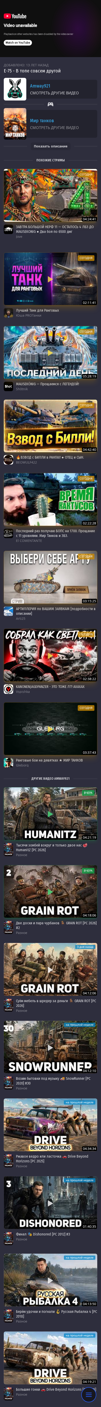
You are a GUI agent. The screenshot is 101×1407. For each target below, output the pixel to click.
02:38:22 (89, 679)
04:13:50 (89, 1304)
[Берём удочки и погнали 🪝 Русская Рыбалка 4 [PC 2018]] (50, 1280)
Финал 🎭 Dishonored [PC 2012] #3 (43, 1234)
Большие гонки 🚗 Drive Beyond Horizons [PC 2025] (56, 1389)
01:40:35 (89, 1226)
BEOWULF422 (26, 462)
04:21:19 (89, 837)
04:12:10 (89, 1070)
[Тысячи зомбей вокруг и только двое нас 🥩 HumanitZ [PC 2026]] (50, 813)
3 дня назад (85, 947)
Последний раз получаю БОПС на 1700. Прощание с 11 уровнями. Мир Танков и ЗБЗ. (55, 533)
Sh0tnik (22, 389)
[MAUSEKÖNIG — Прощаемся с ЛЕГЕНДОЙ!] (50, 352)
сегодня (86, 174)
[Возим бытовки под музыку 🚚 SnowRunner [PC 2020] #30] (50, 1047)
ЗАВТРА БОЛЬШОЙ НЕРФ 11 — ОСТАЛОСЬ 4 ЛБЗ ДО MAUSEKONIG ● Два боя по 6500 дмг (55, 229)
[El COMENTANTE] (8, 533)
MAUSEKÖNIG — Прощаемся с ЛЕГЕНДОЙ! (47, 384)
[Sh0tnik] (8, 386)
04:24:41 (89, 219)
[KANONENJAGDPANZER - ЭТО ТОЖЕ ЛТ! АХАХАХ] (50, 655)
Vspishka (23, 691)
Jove (19, 236)
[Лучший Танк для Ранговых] (50, 278)
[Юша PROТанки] (8, 313)
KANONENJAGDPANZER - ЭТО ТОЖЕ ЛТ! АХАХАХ (50, 686)
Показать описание (50, 146)
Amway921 (40, 86)
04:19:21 (89, 1381)
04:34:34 (89, 1148)
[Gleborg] (8, 762)
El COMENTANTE (29, 540)
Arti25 (20, 618)
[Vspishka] (8, 689)
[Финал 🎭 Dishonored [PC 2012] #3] (50, 1202)
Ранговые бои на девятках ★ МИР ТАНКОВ (49, 760)
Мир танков (42, 120)
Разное (21, 855)
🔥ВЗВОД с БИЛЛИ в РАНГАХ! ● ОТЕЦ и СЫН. (50, 457)
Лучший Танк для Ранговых (37, 310)
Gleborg (22, 765)
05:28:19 (89, 376)
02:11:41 (89, 302)
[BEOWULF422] (8, 460)
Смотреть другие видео (54, 93)
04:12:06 (89, 993)
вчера (88, 793)
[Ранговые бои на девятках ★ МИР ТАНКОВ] (50, 728)
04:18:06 (89, 915)
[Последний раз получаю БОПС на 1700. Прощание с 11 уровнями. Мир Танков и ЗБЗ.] (50, 499)
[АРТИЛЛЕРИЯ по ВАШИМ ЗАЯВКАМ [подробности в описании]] (50, 577)
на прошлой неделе (79, 1025)
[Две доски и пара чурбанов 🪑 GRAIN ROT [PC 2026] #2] (50, 891)
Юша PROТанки (28, 315)
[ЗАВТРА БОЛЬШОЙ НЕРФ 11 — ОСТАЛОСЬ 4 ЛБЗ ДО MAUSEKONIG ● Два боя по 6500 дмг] (50, 195)
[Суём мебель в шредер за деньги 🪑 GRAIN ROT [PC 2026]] (50, 969)
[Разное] (8, 849)
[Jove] (8, 229)
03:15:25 (89, 601)
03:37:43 (89, 752)
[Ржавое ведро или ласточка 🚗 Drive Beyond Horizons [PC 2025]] (50, 1124)
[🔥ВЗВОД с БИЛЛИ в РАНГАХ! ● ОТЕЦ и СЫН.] (50, 426)
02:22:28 (89, 523)
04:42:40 (89, 449)
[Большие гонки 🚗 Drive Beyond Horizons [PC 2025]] (50, 1358)
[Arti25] (8, 611)
